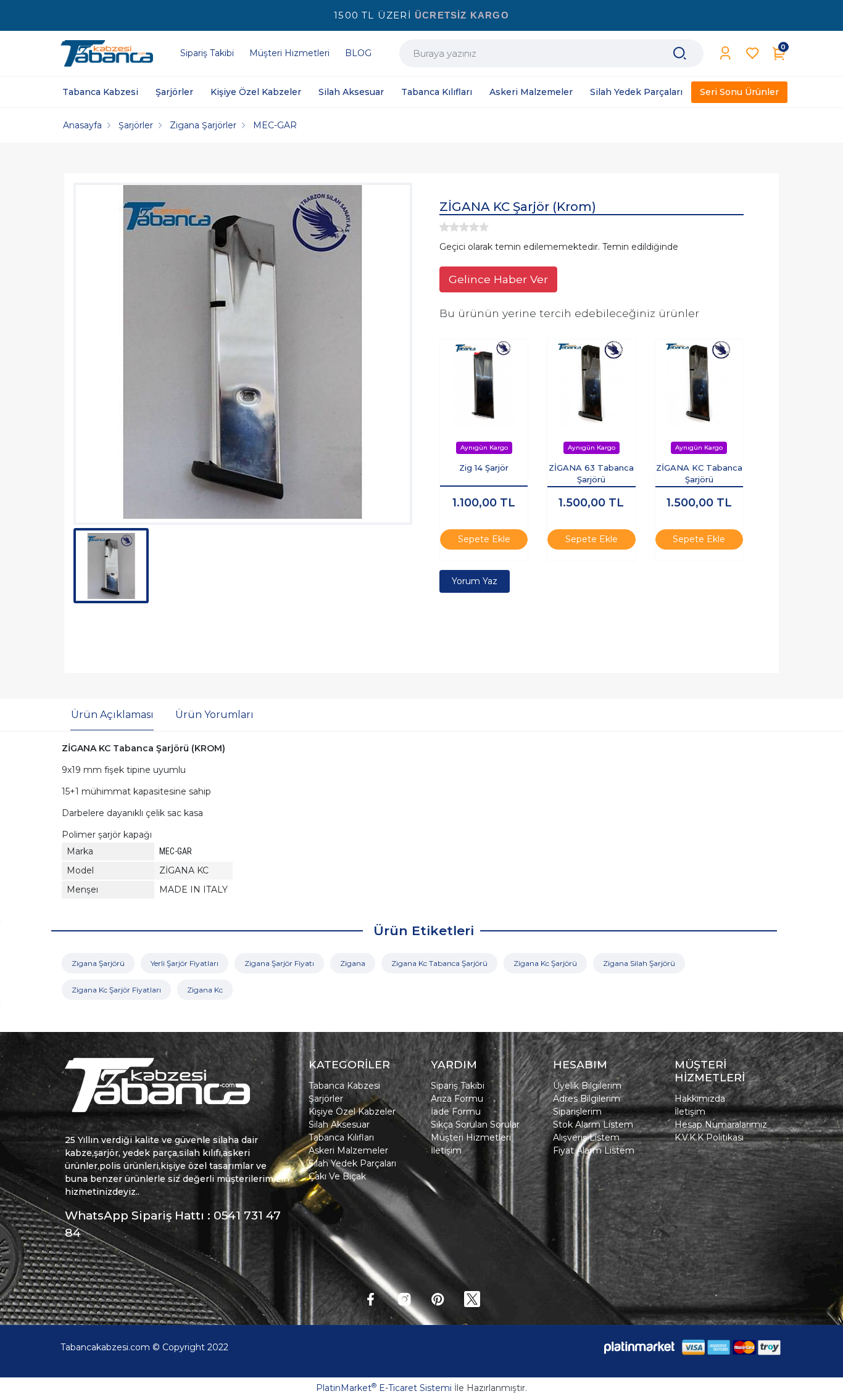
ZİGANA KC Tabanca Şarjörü (699, 474)
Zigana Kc (205, 989)
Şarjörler (326, 1098)
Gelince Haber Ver (498, 279)
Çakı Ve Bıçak (337, 1176)
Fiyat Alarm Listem (593, 1150)
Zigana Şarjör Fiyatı (279, 963)
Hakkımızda (700, 1098)
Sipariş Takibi (457, 1085)
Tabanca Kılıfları (341, 1137)
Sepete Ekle (484, 539)
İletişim (446, 1150)
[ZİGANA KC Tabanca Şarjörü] (699, 383)
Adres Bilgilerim (586, 1098)
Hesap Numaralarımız (721, 1124)
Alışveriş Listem (586, 1137)
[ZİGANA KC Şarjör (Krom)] (243, 353)
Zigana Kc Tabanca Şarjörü (439, 963)
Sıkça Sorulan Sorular (475, 1124)
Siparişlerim (577, 1111)
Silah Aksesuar (339, 1124)
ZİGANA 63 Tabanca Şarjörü (591, 474)
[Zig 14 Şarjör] (484, 383)
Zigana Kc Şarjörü (545, 963)
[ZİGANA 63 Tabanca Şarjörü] (591, 383)
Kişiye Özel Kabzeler (352, 1111)
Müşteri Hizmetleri (471, 1137)
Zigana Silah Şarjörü (639, 963)
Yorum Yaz (474, 581)
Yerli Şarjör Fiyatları (184, 963)
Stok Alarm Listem (593, 1124)
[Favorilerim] (752, 53)
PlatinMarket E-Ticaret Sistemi (384, 1387)
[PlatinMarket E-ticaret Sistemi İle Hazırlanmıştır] (639, 1346)
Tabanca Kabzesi (344, 1085)
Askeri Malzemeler (348, 1150)
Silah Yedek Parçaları (352, 1163)
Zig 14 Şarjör (484, 468)
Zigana (352, 963)
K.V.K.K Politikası (709, 1137)
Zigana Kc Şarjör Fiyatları (116, 989)
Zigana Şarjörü (98, 963)
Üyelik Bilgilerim (587, 1085)
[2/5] (449, 227)
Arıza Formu (457, 1098)
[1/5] (444, 227)
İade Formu (456, 1111)
